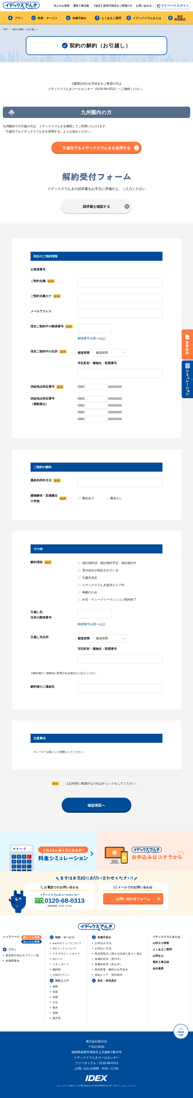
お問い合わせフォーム (133, 899)
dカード (58, 959)
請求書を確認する (96, 206)
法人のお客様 (62, 5)
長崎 (55, 997)
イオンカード (61, 964)
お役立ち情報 (161, 943)
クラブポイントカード (66, 953)
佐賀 (55, 991)
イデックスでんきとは (147, 18)
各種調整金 (13, 960)
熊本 (55, 1007)
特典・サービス (47, 18)
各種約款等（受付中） (109, 959)
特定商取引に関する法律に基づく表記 (118, 953)
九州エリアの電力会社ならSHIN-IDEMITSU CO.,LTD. (93, 1086)
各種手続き (79, 18)
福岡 (55, 986)
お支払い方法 (103, 948)
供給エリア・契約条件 (109, 974)
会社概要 (158, 968)
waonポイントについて (67, 943)
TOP (5, 29)
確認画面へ (97, 805)
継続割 (57, 969)
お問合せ (158, 955)
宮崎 (55, 1013)
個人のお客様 (31, 937)
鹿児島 (57, 1018)
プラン (19, 18)
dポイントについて (64, 948)
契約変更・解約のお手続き (111, 969)
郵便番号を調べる (90, 338)
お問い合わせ (144, 5)
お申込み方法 (103, 943)
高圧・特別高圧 (107, 980)
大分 (55, 1002)
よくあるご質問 (111, 18)
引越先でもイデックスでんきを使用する (96, 148)
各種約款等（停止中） (109, 964)
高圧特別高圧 (180, 18)
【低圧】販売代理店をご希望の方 (112, 5)
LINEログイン (61, 974)
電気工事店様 (81, 5)
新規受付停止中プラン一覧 (22, 955)
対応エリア (62, 980)
